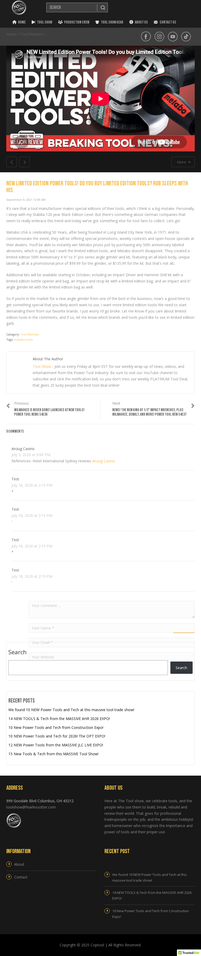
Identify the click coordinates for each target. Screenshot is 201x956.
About (19, 864)
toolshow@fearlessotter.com (31, 807)
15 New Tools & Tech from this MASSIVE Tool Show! (53, 753)
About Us (141, 22)
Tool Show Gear (112, 22)
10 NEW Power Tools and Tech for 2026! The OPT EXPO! (56, 736)
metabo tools (23, 339)
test (15, 478)
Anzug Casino (23, 448)
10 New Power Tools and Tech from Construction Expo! (55, 727)
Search (17, 652)
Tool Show (44, 22)
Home (22, 22)
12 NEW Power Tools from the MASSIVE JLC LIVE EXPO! (55, 744)
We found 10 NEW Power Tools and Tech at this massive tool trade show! (71, 709)
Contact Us (167, 22)
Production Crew (76, 22)
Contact (20, 877)
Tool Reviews (29, 334)
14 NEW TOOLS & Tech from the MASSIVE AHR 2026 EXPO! (59, 718)
